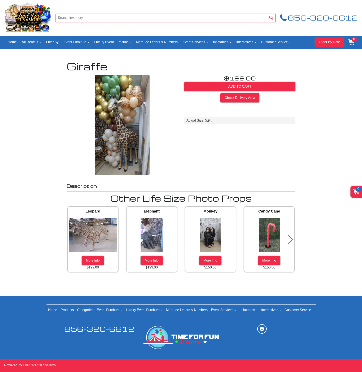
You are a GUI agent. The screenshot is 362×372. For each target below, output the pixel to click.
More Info (93, 260)
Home (12, 42)
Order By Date (329, 42)
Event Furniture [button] (75, 42)
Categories (85, 310)
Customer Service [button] (275, 42)
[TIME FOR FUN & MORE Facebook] (262, 329)
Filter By (52, 42)
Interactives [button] (245, 42)
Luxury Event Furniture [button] (111, 42)
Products (67, 310)
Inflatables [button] (221, 42)
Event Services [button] (194, 42)
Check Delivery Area (240, 98)
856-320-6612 (99, 329)
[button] (290, 239)
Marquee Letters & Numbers (157, 42)
